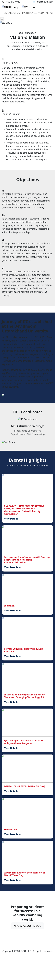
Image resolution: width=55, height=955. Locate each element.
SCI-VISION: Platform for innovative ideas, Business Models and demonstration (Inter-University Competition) (24, 509)
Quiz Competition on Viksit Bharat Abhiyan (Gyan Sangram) (23, 742)
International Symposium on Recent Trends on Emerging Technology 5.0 (24, 696)
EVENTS (26, 12)
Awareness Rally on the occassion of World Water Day (24, 874)
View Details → (12, 518)
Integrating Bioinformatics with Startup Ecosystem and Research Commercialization (27, 559)
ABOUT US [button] (14, 12)
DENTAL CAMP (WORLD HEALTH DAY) (24, 786)
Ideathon (9, 605)
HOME (5, 12)
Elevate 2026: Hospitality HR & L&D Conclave (23, 650)
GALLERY (35, 12)
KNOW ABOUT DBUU (27, 926)
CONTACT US (46, 12)
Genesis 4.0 (10, 829)
